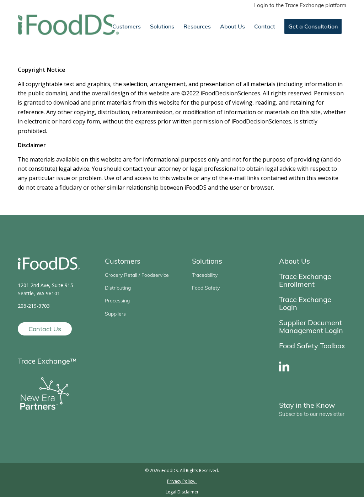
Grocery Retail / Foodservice (137, 275)
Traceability (205, 275)
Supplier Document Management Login (311, 326)
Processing (117, 300)
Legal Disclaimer (182, 492)
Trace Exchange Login (305, 303)
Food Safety (206, 288)
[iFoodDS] (68, 26)
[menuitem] (298, 5)
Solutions (207, 261)
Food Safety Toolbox (312, 345)
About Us (294, 261)
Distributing (118, 288)
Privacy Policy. (182, 481)
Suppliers (115, 314)
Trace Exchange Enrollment (305, 280)
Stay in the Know (307, 405)
